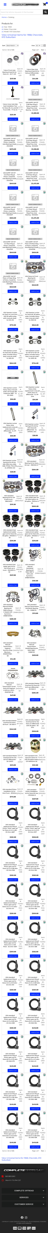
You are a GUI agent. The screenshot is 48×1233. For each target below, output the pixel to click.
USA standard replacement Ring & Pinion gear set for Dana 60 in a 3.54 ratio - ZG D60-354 (32, 1019)
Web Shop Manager (24, 1223)
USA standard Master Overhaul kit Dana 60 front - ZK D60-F (9, 722)
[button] (24, 1191)
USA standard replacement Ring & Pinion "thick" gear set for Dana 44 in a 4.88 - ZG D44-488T (10, 828)
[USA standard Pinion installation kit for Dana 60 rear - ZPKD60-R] (35, 780)
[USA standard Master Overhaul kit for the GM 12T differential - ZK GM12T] (12, 746)
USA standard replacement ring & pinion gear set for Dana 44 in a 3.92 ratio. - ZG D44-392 (32, 866)
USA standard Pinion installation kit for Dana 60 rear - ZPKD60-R (31, 792)
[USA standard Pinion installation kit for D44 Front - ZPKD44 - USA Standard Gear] (22, 774)
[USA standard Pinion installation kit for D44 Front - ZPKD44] (12, 780)
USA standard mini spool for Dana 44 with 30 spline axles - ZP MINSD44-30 (31, 758)
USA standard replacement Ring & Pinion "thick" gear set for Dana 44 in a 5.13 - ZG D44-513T (32, 828)
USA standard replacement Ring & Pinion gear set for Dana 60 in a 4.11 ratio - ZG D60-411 (32, 1057)
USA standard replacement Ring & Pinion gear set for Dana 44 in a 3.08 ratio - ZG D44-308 (10, 866)
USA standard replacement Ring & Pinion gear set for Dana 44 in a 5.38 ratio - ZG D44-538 (32, 981)
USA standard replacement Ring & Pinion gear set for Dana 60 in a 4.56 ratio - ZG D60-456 (10, 1095)
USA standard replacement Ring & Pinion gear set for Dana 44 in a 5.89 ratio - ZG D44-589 (10, 1019)
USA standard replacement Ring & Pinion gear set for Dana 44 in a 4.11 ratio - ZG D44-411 (10, 904)
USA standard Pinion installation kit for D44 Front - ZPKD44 (10, 791)
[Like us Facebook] (22, 1217)
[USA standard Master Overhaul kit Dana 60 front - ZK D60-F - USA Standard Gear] (22, 704)
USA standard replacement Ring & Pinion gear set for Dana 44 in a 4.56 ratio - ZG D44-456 (32, 904)
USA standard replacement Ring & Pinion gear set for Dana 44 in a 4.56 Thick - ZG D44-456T (10, 942)
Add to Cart (13, 700)
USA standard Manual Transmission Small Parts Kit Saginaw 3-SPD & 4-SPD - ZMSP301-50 (9, 687)
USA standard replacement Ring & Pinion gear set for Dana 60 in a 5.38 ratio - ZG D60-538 (32, 1133)
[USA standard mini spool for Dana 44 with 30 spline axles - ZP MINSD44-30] (35, 746)
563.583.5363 (10, 1176)
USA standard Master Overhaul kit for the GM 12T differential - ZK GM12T (10, 758)
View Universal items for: (21, 1159)
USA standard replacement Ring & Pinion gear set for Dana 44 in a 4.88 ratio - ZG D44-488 (32, 942)
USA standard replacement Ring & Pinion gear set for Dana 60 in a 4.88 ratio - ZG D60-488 (32, 1095)
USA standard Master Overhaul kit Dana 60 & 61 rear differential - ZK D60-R (32, 686)
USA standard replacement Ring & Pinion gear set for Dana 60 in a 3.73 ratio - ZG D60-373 (10, 1057)
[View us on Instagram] (26, 1217)
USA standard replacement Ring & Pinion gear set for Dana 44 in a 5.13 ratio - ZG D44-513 (10, 981)
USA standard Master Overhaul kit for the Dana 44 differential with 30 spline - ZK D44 (32, 723)
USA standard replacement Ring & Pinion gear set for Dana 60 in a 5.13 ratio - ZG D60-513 (10, 1133)
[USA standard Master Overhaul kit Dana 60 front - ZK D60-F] (12, 710)
